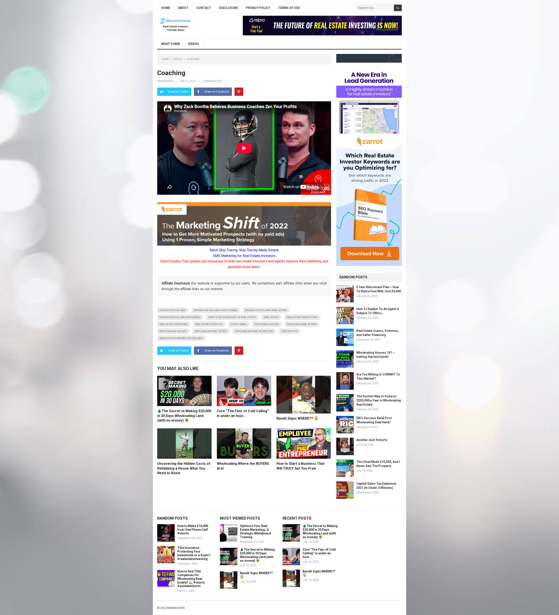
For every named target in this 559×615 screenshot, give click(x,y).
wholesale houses (267, 324)
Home (165, 8)
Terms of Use (289, 8)
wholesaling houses (172, 331)
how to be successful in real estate (232, 317)
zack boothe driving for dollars (181, 338)
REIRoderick (165, 81)
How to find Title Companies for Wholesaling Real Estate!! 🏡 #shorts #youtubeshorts (191, 579)
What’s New (170, 44)
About (183, 8)
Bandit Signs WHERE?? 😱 (297, 418)
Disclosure (228, 8)
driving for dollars (172, 310)
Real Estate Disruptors (302, 317)
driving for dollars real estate (266, 310)
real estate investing (173, 324)
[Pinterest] (239, 92)
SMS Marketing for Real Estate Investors (244, 256)
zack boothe (289, 331)
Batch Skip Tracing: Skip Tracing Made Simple (244, 250)
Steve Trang (239, 324)
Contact (203, 8)
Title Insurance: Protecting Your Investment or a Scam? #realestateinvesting (193, 553)
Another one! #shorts (371, 440)
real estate (271, 317)
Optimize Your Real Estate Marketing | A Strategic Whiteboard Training (255, 531)
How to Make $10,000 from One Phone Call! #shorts (192, 529)
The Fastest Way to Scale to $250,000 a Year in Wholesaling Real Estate (378, 400)
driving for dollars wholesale (179, 317)
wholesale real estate (301, 324)
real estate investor (209, 324)
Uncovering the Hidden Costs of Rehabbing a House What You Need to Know (183, 468)
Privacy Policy (258, 8)
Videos (193, 44)
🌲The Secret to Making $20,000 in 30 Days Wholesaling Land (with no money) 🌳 (184, 415)
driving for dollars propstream (215, 310)
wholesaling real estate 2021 (254, 331)
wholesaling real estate (211, 331)
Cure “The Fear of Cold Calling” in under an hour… (319, 553)
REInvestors (176, 608)
